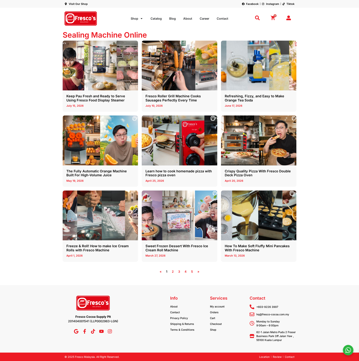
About (187, 18)
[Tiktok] (93, 331)
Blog (172, 18)
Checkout (216, 323)
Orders (214, 312)
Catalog (156, 18)
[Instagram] (110, 331)
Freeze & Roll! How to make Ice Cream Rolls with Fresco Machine (97, 248)
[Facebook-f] (84, 331)
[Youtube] (101, 331)
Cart (212, 318)
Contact (222, 18)
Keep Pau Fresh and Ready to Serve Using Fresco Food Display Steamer (95, 98)
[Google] (76, 331)
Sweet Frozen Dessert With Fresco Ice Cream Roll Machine (176, 248)
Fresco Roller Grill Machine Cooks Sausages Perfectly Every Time (173, 98)
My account (217, 306)
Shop (134, 18)
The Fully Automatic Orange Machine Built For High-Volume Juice (96, 173)
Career (204, 18)
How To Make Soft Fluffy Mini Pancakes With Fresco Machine (257, 248)
